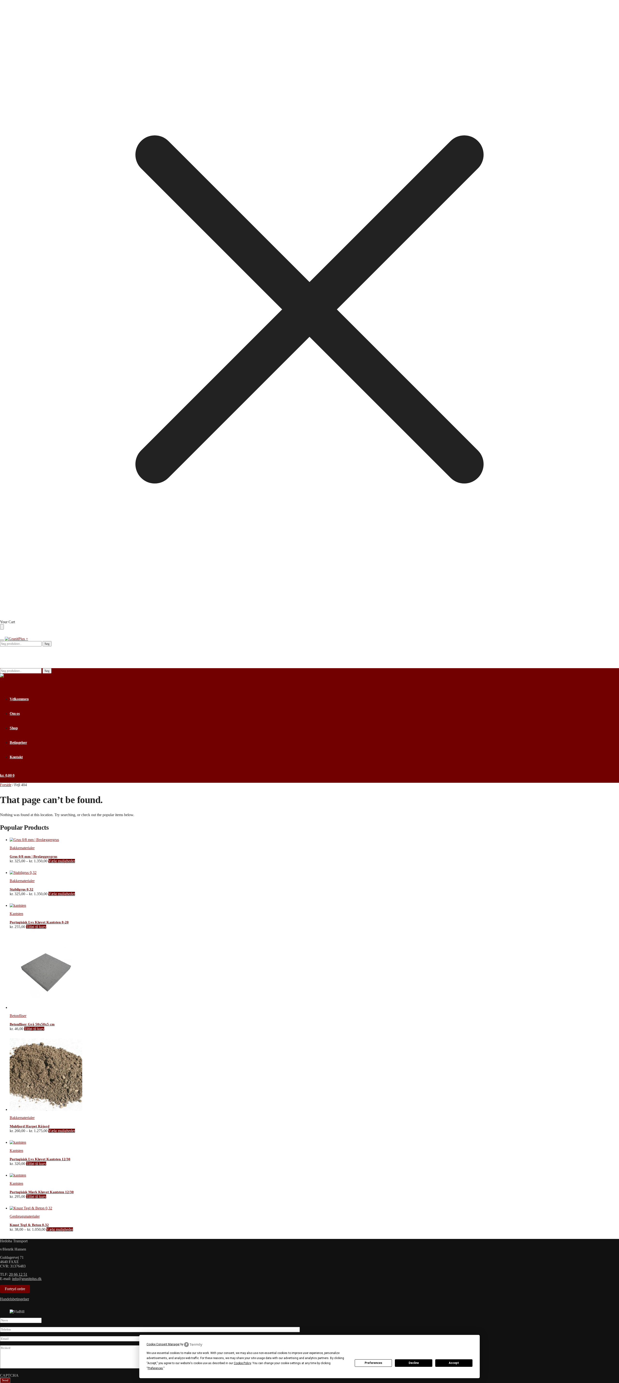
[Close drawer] (2, 626)
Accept (454, 1363)
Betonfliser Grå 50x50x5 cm (32, 1024)
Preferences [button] (155, 1368)
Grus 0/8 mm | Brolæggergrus (33, 856)
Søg (47, 643)
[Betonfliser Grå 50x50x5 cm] (46, 1007)
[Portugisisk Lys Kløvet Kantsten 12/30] (18, 1142)
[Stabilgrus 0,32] (23, 873)
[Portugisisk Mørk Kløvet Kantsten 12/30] (18, 1175)
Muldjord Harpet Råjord (29, 1126)
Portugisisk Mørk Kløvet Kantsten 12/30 (42, 1192)
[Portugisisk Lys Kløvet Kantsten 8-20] (18, 905)
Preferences (373, 1363)
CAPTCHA (9, 1375)
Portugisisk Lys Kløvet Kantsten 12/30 (40, 1159)
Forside (5, 785)
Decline (414, 1363)
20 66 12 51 (18, 1274)
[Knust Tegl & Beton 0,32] (31, 1208)
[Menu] (2, 640)
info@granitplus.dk (27, 1279)
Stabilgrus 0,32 (21, 889)
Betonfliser (18, 1016)
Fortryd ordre (15, 1289)
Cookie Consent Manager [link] (163, 1344)
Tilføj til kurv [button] (36, 927)
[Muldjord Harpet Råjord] (46, 1109)
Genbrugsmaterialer (25, 1216)
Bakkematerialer (22, 848)
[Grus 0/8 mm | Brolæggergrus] (34, 840)
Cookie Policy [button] (242, 1363)
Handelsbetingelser (14, 1299)
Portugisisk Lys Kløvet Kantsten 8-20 (39, 922)
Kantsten (16, 914)
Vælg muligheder (61, 861)
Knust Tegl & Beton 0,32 (29, 1225)
